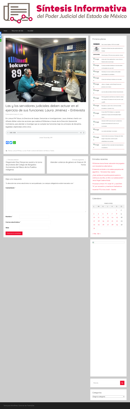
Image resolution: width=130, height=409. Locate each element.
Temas (10, 151)
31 (94, 228)
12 (103, 217)
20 (108, 221)
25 (99, 224)
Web (7, 228)
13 (108, 217)
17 (94, 221)
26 (103, 224)
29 (117, 224)
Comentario (10, 188)
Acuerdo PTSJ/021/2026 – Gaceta (104, 189)
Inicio (5, 31)
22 (117, 221)
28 (112, 224)
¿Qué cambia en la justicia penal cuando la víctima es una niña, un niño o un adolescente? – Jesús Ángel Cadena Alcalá (108, 177)
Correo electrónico (13, 222)
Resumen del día (17, 31)
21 (112, 221)
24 (94, 224)
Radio (52, 151)
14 (112, 217)
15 (117, 217)
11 (98, 217)
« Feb (94, 234)
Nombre (9, 216)
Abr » (99, 234)
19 (103, 221)
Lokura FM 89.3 (17, 151)
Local (24, 151)
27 (108, 224)
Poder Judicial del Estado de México (38, 151)
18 (98, 221)
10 (94, 217)
